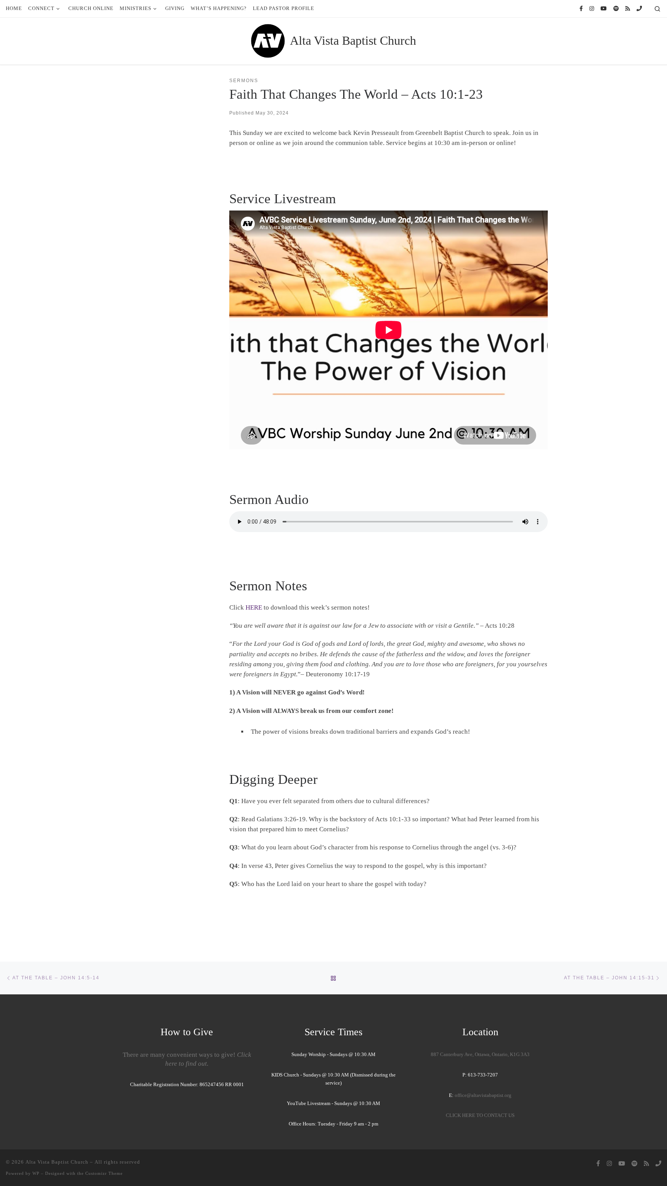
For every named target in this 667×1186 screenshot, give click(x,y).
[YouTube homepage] (604, 9)
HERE (253, 607)
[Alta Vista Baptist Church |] (268, 40)
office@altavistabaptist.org (483, 1095)
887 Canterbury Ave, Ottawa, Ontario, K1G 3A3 (480, 1054)
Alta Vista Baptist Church (56, 1162)
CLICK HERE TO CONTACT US (480, 1115)
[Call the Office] (639, 9)
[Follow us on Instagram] (591, 9)
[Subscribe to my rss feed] (627, 9)
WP (35, 1173)
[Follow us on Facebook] (581, 9)
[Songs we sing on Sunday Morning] (616, 9)
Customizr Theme (104, 1173)
